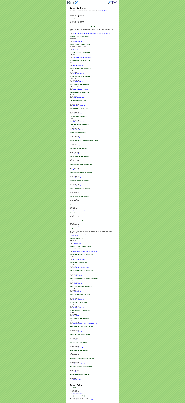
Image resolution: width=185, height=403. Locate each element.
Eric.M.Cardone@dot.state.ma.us (80, 177)
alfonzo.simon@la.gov (78, 145)
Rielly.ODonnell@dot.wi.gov (79, 379)
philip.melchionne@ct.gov (78, 73)
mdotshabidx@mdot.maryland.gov (80, 161)
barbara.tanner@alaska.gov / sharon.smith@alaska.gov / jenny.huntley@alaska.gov (92, 33)
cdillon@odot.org (76, 315)
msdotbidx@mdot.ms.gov (78, 201)
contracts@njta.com (77, 243)
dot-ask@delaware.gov (78, 81)
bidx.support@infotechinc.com (80, 347)
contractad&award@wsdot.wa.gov (80, 363)
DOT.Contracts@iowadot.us (79, 121)
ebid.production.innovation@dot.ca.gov (82, 57)
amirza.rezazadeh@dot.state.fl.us (80, 89)
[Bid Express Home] (72, 4)
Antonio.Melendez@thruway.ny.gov (81, 267)
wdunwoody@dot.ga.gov (78, 97)
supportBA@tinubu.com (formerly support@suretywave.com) (87, 399)
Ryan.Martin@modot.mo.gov (79, 209)
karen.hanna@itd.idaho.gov (79, 105)
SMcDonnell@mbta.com (78, 169)
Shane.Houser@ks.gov (78, 129)
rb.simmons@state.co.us (78, 65)
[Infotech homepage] (112, 2)
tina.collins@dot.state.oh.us (79, 307)
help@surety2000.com (78, 393)
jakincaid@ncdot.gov (77, 275)
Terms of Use (114, 3)
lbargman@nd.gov (77, 291)
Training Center (108, 3)
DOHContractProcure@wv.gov (80, 371)
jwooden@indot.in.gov (78, 113)
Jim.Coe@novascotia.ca (78, 299)
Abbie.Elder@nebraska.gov (79, 226)
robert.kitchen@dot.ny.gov (79, 259)
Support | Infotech (103, 10)
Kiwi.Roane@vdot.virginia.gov (79, 355)
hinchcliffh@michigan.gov (78, 185)
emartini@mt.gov (77, 218)
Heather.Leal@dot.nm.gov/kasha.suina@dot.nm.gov (85, 251)
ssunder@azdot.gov (77, 41)
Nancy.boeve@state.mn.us (79, 193)
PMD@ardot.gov (76, 49)
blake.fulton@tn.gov (77, 339)
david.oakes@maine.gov (78, 153)
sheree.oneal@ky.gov (78, 137)
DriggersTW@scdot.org (78, 331)
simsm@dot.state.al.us (78, 24)
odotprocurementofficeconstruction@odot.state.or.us (85, 323)
